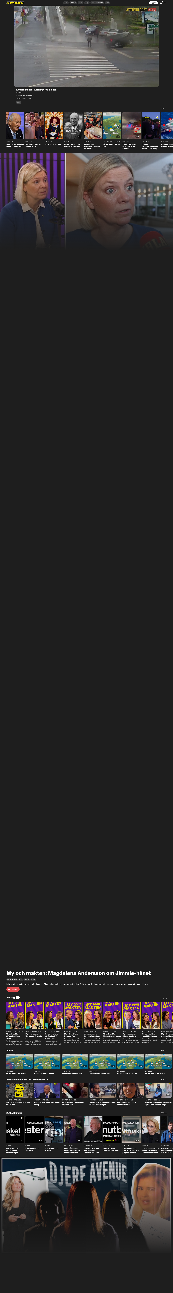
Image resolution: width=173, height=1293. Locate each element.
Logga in (153, 3)
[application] (86, 46)
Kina (18, 102)
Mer (107, 3)
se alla (164, 109)
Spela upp (14, 989)
